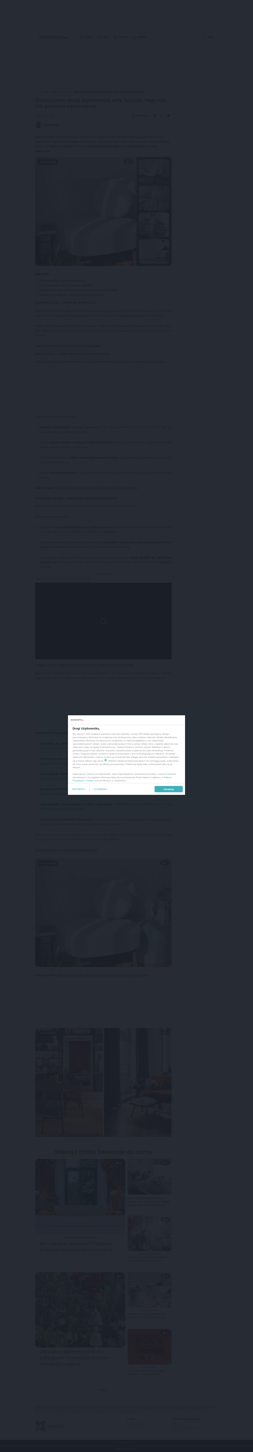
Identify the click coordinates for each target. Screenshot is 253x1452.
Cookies (90, 780)
